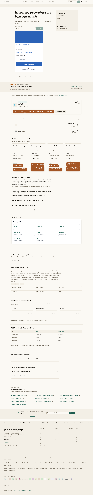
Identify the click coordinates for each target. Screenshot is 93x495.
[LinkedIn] (14, 445)
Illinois (30, 457)
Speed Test (43, 1)
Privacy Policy (32, 416)
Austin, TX (26, 462)
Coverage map (43, 437)
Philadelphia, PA (60, 462)
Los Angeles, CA (33, 462)
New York (19, 457)
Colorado (72, 457)
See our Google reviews (76, 86)
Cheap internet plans (21, 468)
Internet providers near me (9, 468)
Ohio (34, 457)
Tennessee (66, 457)
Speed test (42, 433)
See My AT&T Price (19, 111)
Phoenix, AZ (53, 462)
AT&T (37, 331)
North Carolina (44, 457)
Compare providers (44, 431)
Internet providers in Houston (46, 468)
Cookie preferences (80, 439)
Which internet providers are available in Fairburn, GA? (28, 195)
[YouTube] (16, 445)
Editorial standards (58, 435)
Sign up (72, 412)
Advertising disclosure (81, 433)
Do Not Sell (78, 437)
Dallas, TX (21, 462)
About (56, 431)
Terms (77, 435)
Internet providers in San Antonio (60, 468)
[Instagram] (11, 445)
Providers (25, 1)
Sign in (87, 1)
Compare (37, 1)
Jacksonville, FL (68, 462)
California (6, 457)
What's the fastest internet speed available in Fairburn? (28, 200)
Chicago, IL (47, 462)
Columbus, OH (76, 462)
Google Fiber (61, 331)
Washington (60, 457)
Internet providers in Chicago (33, 468)
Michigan (50, 457)
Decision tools (43, 435)
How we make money (63, 95)
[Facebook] (5, 445)
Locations (31, 1)
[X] (8, 445)
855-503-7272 (7, 442)
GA (14, 5)
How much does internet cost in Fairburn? (24, 205)
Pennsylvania (25, 457)
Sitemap (56, 439)
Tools (49, 1)
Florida (14, 457)
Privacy (77, 431)
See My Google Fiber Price (38, 164)
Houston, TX (6, 462)
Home (10, 5)
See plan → (15, 163)
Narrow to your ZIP (18, 26)
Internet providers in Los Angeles (75, 468)
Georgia (38, 457)
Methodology (57, 433)
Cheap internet (43, 443)
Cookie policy (79, 441)
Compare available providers (71, 164)
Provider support (58, 437)
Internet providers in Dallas (9, 470)
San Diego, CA (41, 462)
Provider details (60, 111)
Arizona (54, 457)
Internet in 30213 (15, 260)
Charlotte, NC (83, 462)
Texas (10, 457)
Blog (53, 1)
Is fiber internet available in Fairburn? (23, 210)
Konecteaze (6, 1)
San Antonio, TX (14, 462)
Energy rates (43, 445)
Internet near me (43, 441)
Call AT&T (50, 111)
